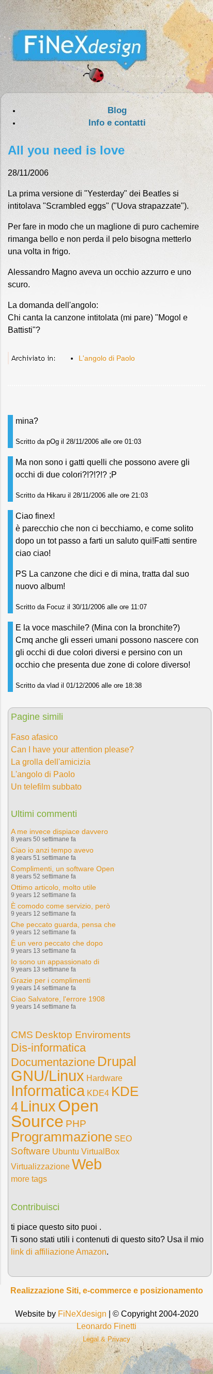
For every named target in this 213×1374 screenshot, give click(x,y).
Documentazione (53, 1062)
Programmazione (61, 1137)
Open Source (55, 1114)
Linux (38, 1106)
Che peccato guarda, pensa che (63, 924)
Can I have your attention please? (72, 749)
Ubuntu (65, 1151)
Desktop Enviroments (83, 1034)
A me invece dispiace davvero (59, 831)
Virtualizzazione (40, 1166)
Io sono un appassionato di (55, 962)
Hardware (104, 1078)
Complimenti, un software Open (62, 868)
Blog (117, 110)
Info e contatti (117, 123)
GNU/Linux (47, 1076)
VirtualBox (100, 1151)
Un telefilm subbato (46, 786)
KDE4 (98, 1093)
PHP (76, 1123)
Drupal (116, 1061)
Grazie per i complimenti (50, 980)
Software (30, 1151)
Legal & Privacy (106, 1339)
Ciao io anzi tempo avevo (52, 850)
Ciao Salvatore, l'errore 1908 (58, 999)
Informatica (48, 1091)
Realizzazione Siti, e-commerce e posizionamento (106, 1290)
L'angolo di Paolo (107, 358)
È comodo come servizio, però (60, 906)
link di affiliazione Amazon (58, 1251)
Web (87, 1164)
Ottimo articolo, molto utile (53, 887)
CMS (22, 1034)
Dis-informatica (48, 1047)
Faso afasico (34, 737)
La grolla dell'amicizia (50, 762)
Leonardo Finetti (106, 1326)
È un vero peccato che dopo (57, 943)
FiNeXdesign (82, 1313)
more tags (29, 1179)
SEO (123, 1138)
